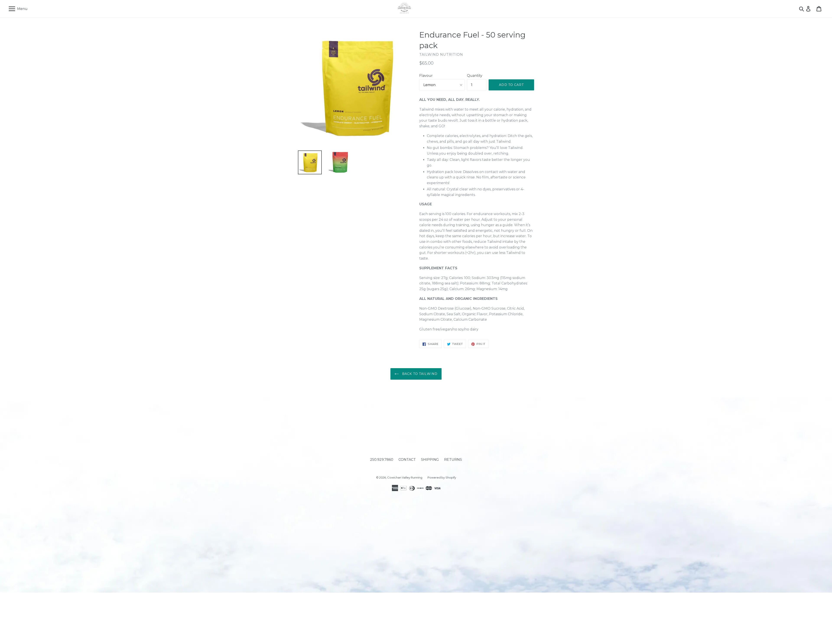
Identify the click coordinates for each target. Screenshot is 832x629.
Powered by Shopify (441, 477)
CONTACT (407, 459)
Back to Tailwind (419, 374)
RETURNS (453, 459)
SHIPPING (430, 459)
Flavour (426, 76)
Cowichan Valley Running (404, 477)
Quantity (474, 76)
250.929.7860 (381, 459)
